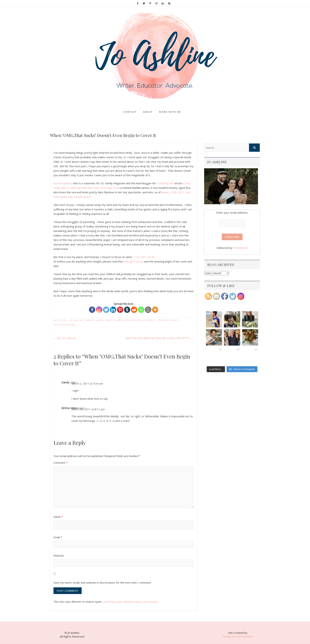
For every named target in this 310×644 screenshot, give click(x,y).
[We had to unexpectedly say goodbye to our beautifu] (214, 355)
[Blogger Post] (148, 310)
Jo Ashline (59, 108)
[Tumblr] (127, 310)
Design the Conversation (237, 636)
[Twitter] (106, 310)
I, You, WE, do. (144, 257)
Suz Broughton (62, 183)
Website (58, 555)
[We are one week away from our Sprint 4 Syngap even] (214, 319)
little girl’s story (133, 261)
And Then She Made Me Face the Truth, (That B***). (160, 338)
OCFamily (149, 320)
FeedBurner (240, 248)
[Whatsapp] (141, 310)
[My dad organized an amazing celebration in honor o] (232, 355)
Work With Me (170, 111)
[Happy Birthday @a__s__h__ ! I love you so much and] (232, 319)
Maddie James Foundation (123, 320)
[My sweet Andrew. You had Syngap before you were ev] (214, 337)
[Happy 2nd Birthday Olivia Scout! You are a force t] (250, 355)
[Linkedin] (113, 310)
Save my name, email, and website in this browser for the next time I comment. (102, 582)
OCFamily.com (165, 183)
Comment (60, 462)
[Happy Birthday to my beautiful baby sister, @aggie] (250, 319)
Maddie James (95, 320)
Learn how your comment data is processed (130, 601)
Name (58, 517)
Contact (130, 111)
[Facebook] (92, 310)
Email (57, 537)
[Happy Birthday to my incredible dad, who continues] (232, 337)
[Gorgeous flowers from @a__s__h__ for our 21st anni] (250, 337)
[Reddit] (134, 310)
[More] (155, 310)
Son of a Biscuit (64, 338)
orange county (168, 320)
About (148, 111)
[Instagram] (99, 310)
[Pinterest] (120, 310)
